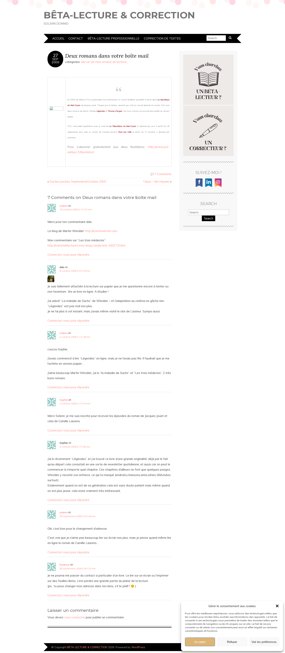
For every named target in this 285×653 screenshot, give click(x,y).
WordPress (138, 647)
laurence (64, 564)
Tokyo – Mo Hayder (156, 181)
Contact (75, 38)
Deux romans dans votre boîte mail (107, 55)
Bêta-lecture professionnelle (113, 38)
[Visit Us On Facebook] (199, 186)
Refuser (232, 642)
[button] (277, 606)
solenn (63, 205)
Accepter (200, 642)
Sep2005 (55, 60)
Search (208, 218)
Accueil (58, 38)
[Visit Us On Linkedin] (208, 186)
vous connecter (74, 617)
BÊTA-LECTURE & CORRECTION (119, 15)
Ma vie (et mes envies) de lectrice (104, 62)
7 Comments (163, 174)
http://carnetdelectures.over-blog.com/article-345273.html (86, 245)
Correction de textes (162, 38)
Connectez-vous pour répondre (68, 254)
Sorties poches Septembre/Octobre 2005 (78, 181)
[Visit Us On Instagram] (218, 186)
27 (55, 55)
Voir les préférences (264, 642)
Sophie (64, 399)
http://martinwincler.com (101, 231)
